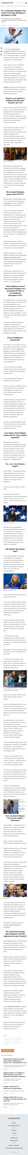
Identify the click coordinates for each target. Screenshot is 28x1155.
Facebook (14, 1130)
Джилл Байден (18, 1039)
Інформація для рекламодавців (14, 1148)
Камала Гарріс (17, 1042)
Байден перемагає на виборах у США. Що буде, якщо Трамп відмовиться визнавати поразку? (14, 1074)
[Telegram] (19, 2)
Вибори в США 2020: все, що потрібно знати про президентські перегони (15, 1099)
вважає (23, 168)
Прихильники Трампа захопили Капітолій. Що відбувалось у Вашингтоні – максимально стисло (15, 1060)
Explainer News (14, 1140)
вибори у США (8, 1039)
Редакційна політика (14, 1125)
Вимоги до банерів (14, 1145)
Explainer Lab (14, 1137)
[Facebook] (16, 2)
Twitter (14, 1133)
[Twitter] (22, 2)
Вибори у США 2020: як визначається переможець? (13, 1087)
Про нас (14, 1123)
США (6, 1044)
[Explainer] (14, 1118)
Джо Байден (8, 1042)
